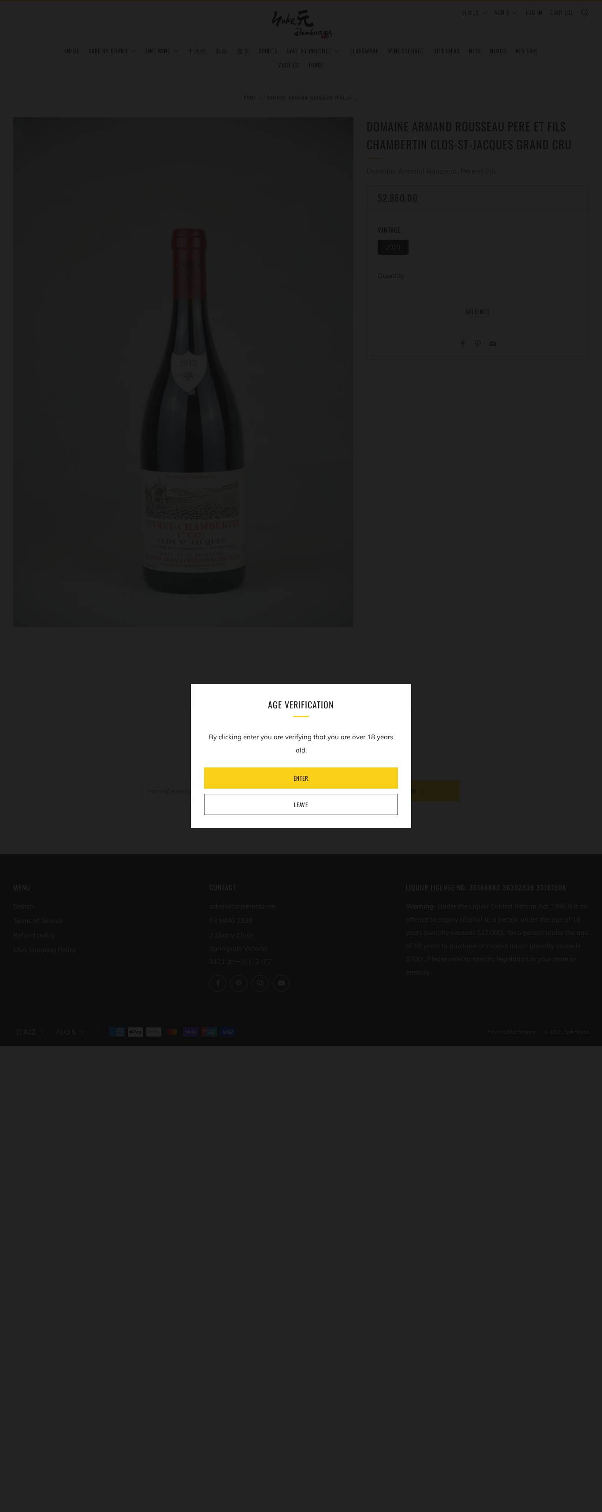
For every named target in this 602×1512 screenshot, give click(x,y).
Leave (301, 804)
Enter (301, 778)
